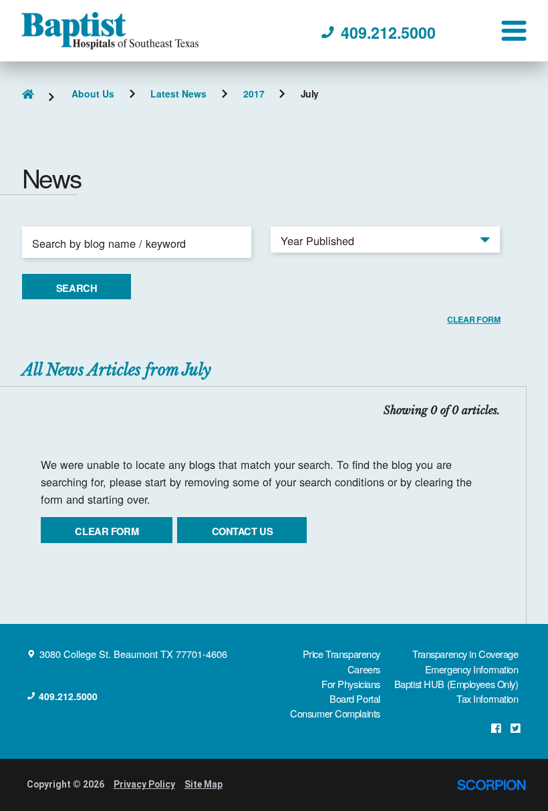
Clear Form (106, 531)
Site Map (203, 784)
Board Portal (354, 698)
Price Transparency (341, 654)
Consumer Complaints (335, 713)
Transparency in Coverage (465, 654)
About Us (93, 94)
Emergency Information (472, 669)
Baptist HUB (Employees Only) (456, 684)
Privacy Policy (144, 784)
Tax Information (487, 698)
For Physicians (350, 684)
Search (76, 288)
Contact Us (242, 531)
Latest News (178, 94)
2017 (254, 94)
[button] (514, 31)
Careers (364, 669)
